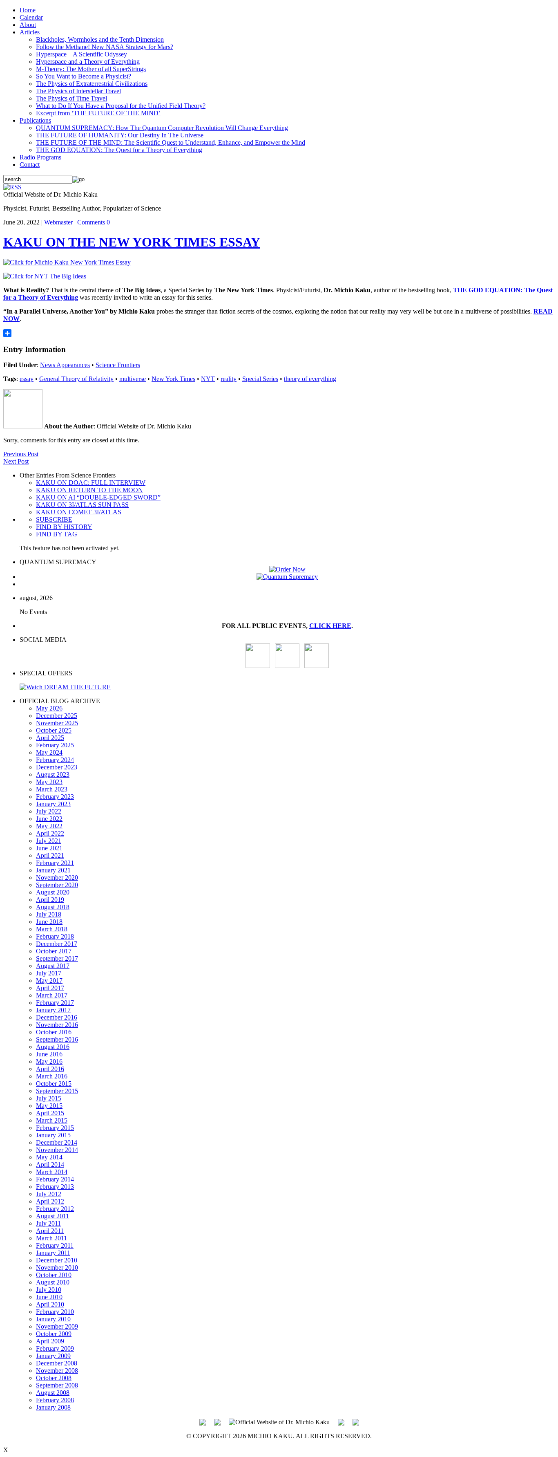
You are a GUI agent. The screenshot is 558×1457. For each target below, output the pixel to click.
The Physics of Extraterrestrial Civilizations (91, 83)
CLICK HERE (330, 625)
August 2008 (52, 1392)
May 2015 (49, 1105)
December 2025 (56, 715)
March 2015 (51, 1120)
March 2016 (51, 1076)
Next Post (16, 461)
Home (28, 10)
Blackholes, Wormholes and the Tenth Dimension (100, 39)
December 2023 (56, 767)
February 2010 (55, 1311)
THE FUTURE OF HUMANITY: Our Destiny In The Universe (119, 135)
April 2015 (50, 1113)
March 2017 (51, 995)
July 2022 (48, 811)
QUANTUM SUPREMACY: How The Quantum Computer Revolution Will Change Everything (162, 127)
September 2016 (57, 1039)
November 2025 (57, 723)
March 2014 (51, 1171)
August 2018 (52, 906)
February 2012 (55, 1208)
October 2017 (53, 951)
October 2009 (53, 1333)
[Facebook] (316, 665)
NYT (208, 378)
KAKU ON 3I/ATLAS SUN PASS (82, 504)
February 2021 (55, 862)
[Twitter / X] (287, 665)
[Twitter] (341, 1421)
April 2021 (50, 855)
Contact (30, 164)
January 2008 (53, 1407)
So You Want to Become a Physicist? (83, 76)
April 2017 (50, 987)
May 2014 (49, 1157)
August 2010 (52, 1282)
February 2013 (55, 1186)
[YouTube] (258, 665)
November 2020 (57, 877)
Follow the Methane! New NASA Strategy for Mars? (104, 46)
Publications (35, 120)
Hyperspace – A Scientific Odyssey (81, 54)
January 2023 (53, 803)
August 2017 (52, 965)
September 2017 (57, 958)
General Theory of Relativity (76, 378)
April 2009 (50, 1341)
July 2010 (48, 1289)
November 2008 (57, 1370)
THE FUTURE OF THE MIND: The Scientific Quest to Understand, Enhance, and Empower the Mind (170, 142)
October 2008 (53, 1377)
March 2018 (51, 929)
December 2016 (56, 1017)
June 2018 (49, 921)
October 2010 (53, 1274)
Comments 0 (93, 222)
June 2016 (49, 1054)
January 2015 (53, 1135)
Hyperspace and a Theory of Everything (88, 61)
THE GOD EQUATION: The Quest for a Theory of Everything (119, 149)
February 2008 (55, 1399)
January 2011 (53, 1252)
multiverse (132, 378)
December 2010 (56, 1260)
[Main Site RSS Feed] (12, 187)
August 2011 (52, 1216)
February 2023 (55, 796)
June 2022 (49, 818)
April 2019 (50, 899)
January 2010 (53, 1319)
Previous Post (20, 454)
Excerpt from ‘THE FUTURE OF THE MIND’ (98, 113)
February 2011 (55, 1245)
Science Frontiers (118, 364)
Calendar (31, 17)
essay (26, 378)
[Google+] (217, 1421)
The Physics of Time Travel (71, 98)
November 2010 (57, 1267)
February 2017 (55, 1002)
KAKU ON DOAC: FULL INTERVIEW (90, 482)
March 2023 (51, 789)
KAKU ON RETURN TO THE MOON (89, 489)
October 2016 (53, 1032)
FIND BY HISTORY (64, 526)
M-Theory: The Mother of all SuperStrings (91, 68)
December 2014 (56, 1142)
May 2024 (49, 752)
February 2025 (55, 745)
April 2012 (50, 1201)
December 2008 (56, 1363)
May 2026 (49, 708)
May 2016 (49, 1061)
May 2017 (49, 980)
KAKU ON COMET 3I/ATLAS (78, 512)
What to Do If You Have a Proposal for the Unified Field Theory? (120, 105)
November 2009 (57, 1326)
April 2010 (50, 1304)
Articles (30, 32)
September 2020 (57, 884)
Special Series (260, 378)
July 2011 (48, 1223)
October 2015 (53, 1083)
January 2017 (53, 1009)
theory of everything (310, 378)
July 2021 (48, 840)
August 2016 (52, 1046)
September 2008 (57, 1385)
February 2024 (55, 759)
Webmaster (58, 222)
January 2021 (53, 870)
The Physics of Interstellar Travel (78, 90)
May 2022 (49, 826)
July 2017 (48, 973)
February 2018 (55, 936)
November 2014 (57, 1149)
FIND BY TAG (56, 534)
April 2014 (50, 1164)
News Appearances (65, 364)
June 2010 (49, 1296)
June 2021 (49, 848)
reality (229, 378)
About (28, 24)
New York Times (173, 378)
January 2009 (53, 1355)
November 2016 (57, 1024)
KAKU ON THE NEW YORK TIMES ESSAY (131, 242)
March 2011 (51, 1238)
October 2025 (53, 730)
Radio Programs (40, 157)
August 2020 (52, 892)
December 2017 (56, 943)
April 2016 (50, 1068)
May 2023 (49, 781)
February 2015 (55, 1127)
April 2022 (50, 833)
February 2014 (55, 1179)
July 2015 (48, 1098)
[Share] (279, 333)
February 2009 (55, 1348)
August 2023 (52, 774)
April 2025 (50, 737)
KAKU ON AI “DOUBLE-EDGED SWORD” (98, 497)
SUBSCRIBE (54, 519)
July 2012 (48, 1193)
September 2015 (57, 1090)
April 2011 (50, 1230)
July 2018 (48, 914)
